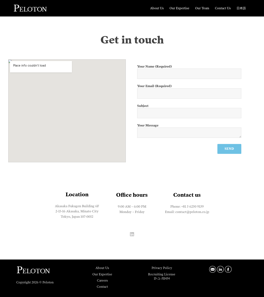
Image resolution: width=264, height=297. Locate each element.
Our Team (202, 8)
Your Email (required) (154, 86)
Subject (142, 106)
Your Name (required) (154, 66)
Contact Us (223, 8)
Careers (102, 280)
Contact (102, 287)
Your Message (147, 125)
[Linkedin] (132, 234)
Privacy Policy (162, 268)
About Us (157, 8)
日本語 (241, 8)
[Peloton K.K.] (30, 8)
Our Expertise (179, 8)
